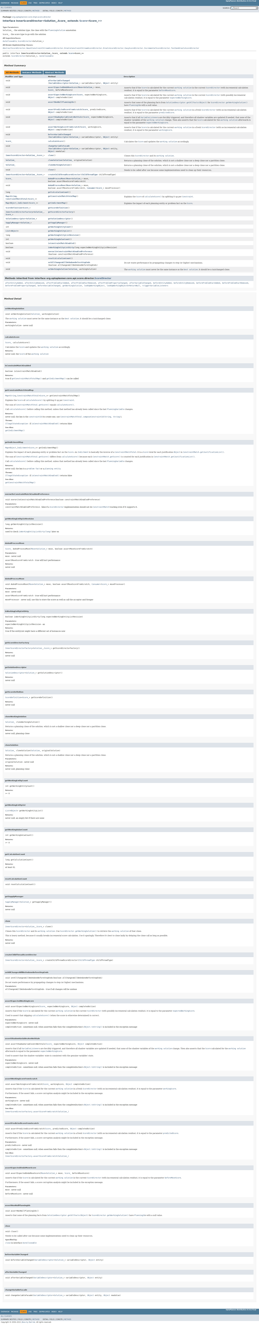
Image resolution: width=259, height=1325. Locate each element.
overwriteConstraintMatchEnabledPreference (70, 251)
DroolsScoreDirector (113, 48)
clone (50, 155)
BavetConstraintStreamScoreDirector (44, 48)
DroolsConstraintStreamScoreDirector (83, 48)
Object (106, 83)
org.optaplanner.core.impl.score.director (31, 17)
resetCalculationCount (59, 258)
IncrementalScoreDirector (157, 48)
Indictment (23, 203)
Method (35, 11)
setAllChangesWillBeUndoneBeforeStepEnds (69, 262)
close (50, 170)
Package (14, 3)
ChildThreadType (89, 174)
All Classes (6, 7)
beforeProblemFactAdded (208, 283)
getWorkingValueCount (59, 239)
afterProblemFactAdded (57, 283)
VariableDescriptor (59, 83)
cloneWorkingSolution (59, 165)
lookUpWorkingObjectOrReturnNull (123, 286)
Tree (35, 3)
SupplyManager (13, 223)
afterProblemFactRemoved (83, 283)
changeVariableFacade (59, 146)
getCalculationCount (58, 192)
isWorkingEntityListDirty (61, 247)
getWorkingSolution (72, 286)
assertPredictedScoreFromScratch (64, 109)
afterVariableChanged (59, 80)
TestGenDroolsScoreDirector (185, 48)
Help (60, 3)
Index (54, 3)
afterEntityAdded (14, 283)
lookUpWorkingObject (94, 286)
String (13, 196)
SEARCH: (226, 8)
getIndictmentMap (56, 203)
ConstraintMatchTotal (16, 199)
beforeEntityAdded (162, 283)
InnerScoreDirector (15, 155)
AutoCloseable (10, 41)
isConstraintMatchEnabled (61, 243)
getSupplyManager (56, 223)
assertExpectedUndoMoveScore (62, 87)
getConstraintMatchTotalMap (62, 196)
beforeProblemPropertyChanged (20, 286)
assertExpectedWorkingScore (62, 95)
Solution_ (74, 83)
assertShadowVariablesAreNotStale (65, 117)
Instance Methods (31, 72)
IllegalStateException (16, 424)
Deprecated (44, 3)
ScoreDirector (25, 41)
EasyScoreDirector (134, 48)
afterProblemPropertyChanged (112, 283)
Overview (5, 3)
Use (30, 3)
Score (83, 20)
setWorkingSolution (57, 269)
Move (80, 87)
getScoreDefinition (57, 208)
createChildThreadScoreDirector (64, 174)
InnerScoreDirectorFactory (19, 212)
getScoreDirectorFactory (60, 212)
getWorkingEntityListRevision (63, 235)
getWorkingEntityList (59, 231)
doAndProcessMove (56, 179)
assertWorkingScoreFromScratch (63, 127)
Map (7, 196)
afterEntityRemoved (34, 283)
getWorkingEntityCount (59, 227)
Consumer (91, 188)
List (8, 231)
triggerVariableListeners (155, 286)
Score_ (51, 90)
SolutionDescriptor (15, 219)
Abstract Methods (54, 72)
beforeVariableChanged (59, 134)
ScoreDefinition (14, 208)
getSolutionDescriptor (59, 219)
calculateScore (55, 141)
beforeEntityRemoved (184, 283)
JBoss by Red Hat (28, 1322)
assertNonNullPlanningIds (61, 102)
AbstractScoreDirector (14, 48)
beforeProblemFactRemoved (235, 283)
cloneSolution (55, 160)
